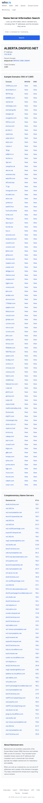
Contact (25, 793)
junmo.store (10, 465)
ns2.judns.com (11, 609)
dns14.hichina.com (13, 694)
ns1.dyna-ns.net (12, 573)
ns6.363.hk (10, 520)
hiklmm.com (10, 275)
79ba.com (9, 219)
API (32, 790)
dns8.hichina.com (12, 504)
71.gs (8, 186)
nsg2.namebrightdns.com (15, 670)
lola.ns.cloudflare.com (14, 649)
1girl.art (8, 162)
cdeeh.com (10, 481)
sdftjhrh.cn (10, 154)
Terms (17, 793)
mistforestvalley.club (13, 408)
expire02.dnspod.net (13, 641)
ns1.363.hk (10, 537)
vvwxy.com (10, 287)
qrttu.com (9, 461)
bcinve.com (10, 126)
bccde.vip (9, 227)
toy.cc (8, 231)
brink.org (9, 432)
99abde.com (10, 348)
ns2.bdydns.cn (11, 605)
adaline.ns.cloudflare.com (15, 674)
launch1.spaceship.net (14, 516)
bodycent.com (11, 239)
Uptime (23, 5)
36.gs (8, 150)
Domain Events (33, 5)
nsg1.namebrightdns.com (15, 541)
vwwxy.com (10, 372)
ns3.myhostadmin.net (14, 512)
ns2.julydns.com (12, 702)
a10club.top (10, 182)
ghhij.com (9, 255)
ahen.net (9, 199)
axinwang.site (11, 110)
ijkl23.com (9, 392)
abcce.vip (9, 170)
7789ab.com (10, 303)
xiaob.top (9, 134)
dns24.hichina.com (13, 617)
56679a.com (10, 352)
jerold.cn (9, 130)
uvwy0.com (10, 444)
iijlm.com (9, 291)
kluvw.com (10, 477)
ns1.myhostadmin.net (14, 633)
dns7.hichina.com (12, 734)
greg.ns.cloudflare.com (14, 714)
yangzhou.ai (10, 166)
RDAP (11, 5)
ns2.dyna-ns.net (12, 710)
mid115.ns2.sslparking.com (16, 706)
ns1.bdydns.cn (11, 662)
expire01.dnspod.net (13, 533)
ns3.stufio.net (11, 545)
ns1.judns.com (11, 682)
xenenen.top (10, 174)
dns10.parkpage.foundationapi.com (19, 593)
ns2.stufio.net (11, 718)
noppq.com (10, 279)
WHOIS (4, 5)
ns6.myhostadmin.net (14, 553)
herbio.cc (9, 158)
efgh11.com (10, 416)
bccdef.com (10, 195)
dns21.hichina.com (13, 549)
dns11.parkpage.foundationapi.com (19, 686)
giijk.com (9, 452)
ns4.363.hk (10, 585)
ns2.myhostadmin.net (14, 730)
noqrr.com (10, 485)
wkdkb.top (10, 380)
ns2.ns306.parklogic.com (15, 529)
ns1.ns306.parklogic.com (15, 581)
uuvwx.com (10, 323)
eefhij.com (9, 340)
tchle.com (9, 215)
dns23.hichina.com (13, 601)
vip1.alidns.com (11, 678)
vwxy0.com (10, 315)
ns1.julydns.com (12, 561)
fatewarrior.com (12, 384)
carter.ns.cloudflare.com (15, 658)
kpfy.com (9, 142)
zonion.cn (9, 364)
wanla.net (9, 102)
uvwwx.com (10, 247)
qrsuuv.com (10, 299)
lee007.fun (10, 207)
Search (21, 38)
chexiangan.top (11, 420)
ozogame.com (11, 118)
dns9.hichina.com (12, 577)
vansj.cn (9, 146)
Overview (6, 790)
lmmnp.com (10, 259)
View (26, 86)
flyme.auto (10, 412)
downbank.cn (11, 90)
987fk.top (9, 94)
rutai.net (9, 388)
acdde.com (10, 295)
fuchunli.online (11, 211)
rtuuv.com (9, 473)
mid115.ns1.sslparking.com (15, 698)
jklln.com (9, 336)
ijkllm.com (9, 251)
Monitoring (6, 10)
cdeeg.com (10, 436)
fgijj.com (9, 469)
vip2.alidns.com (11, 625)
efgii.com (9, 448)
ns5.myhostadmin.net (14, 569)
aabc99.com (10, 178)
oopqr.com (10, 267)
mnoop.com (10, 368)
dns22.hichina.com (13, 666)
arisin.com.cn (11, 424)
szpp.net (9, 400)
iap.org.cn (9, 223)
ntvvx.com (10, 328)
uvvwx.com (10, 332)
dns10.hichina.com (13, 621)
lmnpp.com (10, 456)
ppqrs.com (10, 356)
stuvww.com (10, 235)
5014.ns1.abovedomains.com (16, 589)
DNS (16, 5)
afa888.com (10, 98)
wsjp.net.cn (10, 138)
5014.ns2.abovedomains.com (17, 557)
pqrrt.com (9, 440)
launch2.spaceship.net (14, 565)
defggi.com (10, 271)
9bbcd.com (10, 311)
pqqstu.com (10, 307)
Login (14, 10)
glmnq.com (10, 396)
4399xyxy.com (11, 86)
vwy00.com (10, 243)
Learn (15, 790)
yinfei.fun (9, 203)
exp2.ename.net (12, 637)
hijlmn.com (10, 376)
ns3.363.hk (10, 525)
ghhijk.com (10, 319)
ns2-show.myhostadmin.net (16, 722)
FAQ (38, 790)
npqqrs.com (10, 263)
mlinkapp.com (11, 106)
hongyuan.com (11, 190)
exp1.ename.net (11, 653)
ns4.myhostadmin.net (14, 690)
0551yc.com (10, 122)
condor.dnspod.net (13, 613)
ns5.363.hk (10, 508)
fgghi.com (9, 283)
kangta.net (10, 114)
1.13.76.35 (8, 54)
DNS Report (24, 790)
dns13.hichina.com (13, 645)
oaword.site (10, 404)
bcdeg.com (10, 360)
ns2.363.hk (10, 726)
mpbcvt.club (10, 428)
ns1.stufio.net (11, 597)
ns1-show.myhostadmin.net (16, 629)
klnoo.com (10, 344)
